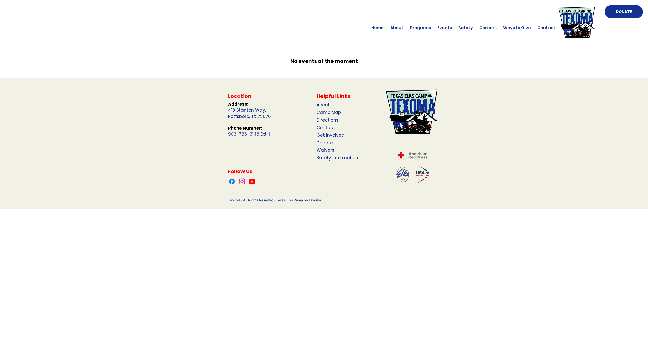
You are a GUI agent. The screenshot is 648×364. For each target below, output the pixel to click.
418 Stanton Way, (247, 110)
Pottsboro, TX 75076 (249, 116)
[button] (397, 25)
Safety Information (337, 158)
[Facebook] (232, 181)
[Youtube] (252, 181)
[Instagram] (242, 181)
